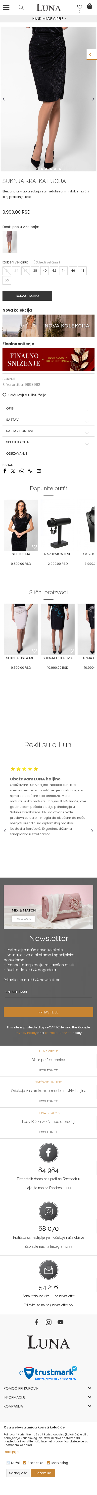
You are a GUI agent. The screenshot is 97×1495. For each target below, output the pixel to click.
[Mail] (39, 470)
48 (82, 270)
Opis (10, 408)
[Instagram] (48, 1322)
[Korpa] (90, 2)
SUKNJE (9, 378)
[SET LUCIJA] (21, 525)
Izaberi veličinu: (15, 262)
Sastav (12, 419)
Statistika (36, 1463)
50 (7, 280)
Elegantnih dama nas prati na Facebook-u (48, 1179)
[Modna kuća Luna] (48, 9)
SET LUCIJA (21, 554)
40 (45, 270)
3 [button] (46, 169)
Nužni (15, 1463)
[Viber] (30, 470)
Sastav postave (20, 431)
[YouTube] (60, 1322)
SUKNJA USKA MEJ (21, 658)
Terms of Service (58, 1032)
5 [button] (55, 169)
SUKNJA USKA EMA (58, 658)
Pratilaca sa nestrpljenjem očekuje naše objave (48, 1238)
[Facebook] (4, 470)
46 (73, 270)
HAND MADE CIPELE (48, 18)
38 (35, 270)
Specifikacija (17, 442)
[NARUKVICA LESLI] (58, 525)
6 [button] (60, 169)
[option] (48, 19)
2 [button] (42, 169)
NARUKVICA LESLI (57, 554)
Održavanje (16, 453)
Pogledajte (48, 1070)
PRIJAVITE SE (48, 1012)
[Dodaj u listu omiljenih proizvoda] (34, 547)
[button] (21, 7)
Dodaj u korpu (27, 296)
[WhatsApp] (21, 470)
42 (54, 270)
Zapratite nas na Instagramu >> (48, 1246)
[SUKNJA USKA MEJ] (21, 629)
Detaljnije (11, 1451)
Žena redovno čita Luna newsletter (48, 1296)
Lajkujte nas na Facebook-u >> (48, 1188)
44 (63, 270)
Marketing (59, 1463)
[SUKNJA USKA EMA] (58, 629)
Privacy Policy (26, 1032)
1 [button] (37, 169)
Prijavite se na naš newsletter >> (48, 1305)
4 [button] (51, 169)
